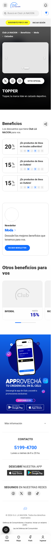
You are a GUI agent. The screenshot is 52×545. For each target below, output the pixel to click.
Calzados (8, 36)
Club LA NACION (9, 32)
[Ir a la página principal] (15, 5)
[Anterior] (6, 57)
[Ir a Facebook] (13, 81)
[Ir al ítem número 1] (22, 68)
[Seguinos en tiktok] (37, 493)
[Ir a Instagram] (20, 81)
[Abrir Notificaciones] (46, 5)
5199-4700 (25, 447)
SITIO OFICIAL (34, 81)
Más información (13, 423)
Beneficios (25, 32)
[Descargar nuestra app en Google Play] (35, 473)
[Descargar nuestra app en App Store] (15, 473)
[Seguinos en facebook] (13, 493)
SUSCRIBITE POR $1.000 (18, 23)
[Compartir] (46, 124)
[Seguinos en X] (21, 493)
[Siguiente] (44, 57)
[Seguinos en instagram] (29, 493)
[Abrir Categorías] (5, 5)
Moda (36, 32)
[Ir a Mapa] (46, 13)
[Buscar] (5, 13)
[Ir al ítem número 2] (26, 68)
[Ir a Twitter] (5, 81)
